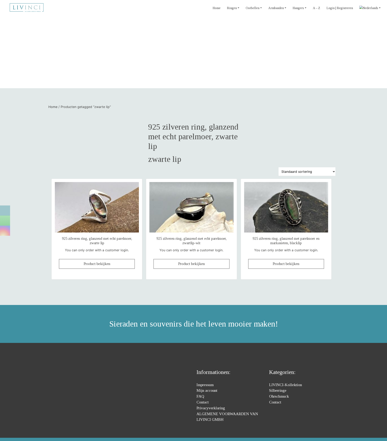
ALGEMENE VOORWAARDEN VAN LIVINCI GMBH (227, 417)
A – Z (316, 8)
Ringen (232, 8)
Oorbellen (252, 8)
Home (217, 8)
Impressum (205, 385)
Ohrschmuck (279, 396)
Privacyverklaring (211, 408)
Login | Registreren (340, 8)
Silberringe (277, 390)
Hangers (298, 8)
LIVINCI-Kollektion (285, 385)
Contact (203, 402)
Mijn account (207, 390)
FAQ (200, 396)
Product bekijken (97, 264)
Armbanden (276, 8)
